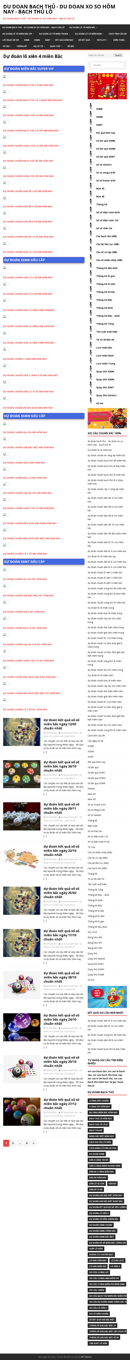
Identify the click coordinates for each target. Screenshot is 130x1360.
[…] (45, 751)
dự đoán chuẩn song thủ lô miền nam (107, 730)
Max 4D (100, 196)
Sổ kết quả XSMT (105, 156)
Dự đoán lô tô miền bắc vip (17, 33)
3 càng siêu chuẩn (99, 1100)
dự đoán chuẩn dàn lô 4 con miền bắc (107, 551)
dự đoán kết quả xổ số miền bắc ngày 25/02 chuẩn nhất (61, 892)
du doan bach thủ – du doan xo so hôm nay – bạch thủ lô (33, 27)
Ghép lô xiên (96, 1248)
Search (118, 55)
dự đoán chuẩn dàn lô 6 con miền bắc (107, 567)
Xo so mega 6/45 (105, 172)
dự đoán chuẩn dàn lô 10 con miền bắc (106, 544)
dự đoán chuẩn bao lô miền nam (104, 680)
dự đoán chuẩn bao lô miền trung (105, 613)
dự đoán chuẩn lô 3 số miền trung (105, 638)
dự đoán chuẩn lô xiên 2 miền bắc (105, 572)
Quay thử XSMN (105, 379)
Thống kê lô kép (105, 291)
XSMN (37, 40)
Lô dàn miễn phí (97, 1266)
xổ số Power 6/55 (105, 180)
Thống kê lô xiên (105, 283)
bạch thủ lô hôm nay (100, 1118)
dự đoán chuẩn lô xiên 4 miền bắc (105, 582)
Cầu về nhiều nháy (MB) (109, 260)
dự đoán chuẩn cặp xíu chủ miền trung (104, 620)
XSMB (26, 40)
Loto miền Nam (105, 355)
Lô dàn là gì (117, 1260)
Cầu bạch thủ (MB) (106, 236)
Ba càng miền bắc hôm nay (103, 1112)
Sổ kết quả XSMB (105, 140)
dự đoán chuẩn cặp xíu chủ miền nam (107, 685)
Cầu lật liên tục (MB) (107, 244)
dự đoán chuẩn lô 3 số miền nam (105, 701)
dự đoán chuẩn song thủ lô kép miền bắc (107, 595)
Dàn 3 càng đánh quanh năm (104, 1165)
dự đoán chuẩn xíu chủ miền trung (105, 669)
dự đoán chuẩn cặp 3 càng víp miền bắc (106, 491)
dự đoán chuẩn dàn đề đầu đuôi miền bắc (107, 535)
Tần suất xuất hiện (106, 331)
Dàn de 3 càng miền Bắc (101, 1171)
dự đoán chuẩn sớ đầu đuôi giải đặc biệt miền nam (106, 717)
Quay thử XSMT (105, 387)
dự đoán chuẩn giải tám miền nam (105, 696)
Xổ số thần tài (104, 228)
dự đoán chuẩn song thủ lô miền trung (104, 663)
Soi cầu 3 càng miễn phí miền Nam (107, 1284)
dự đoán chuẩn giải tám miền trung (106, 632)
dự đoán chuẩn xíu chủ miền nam (105, 724)
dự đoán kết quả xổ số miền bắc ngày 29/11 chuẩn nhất (61, 808)
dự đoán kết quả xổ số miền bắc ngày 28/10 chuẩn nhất (61, 977)
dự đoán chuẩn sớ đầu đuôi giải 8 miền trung (105, 645)
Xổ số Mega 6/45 (96, 809)
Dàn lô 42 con (96, 1183)
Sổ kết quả (84, 40)
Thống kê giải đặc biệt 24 (102, 1325)
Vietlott (101, 40)
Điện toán (118, 40)
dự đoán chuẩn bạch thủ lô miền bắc (106, 474)
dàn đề (112, 1183)
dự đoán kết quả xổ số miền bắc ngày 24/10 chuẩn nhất (61, 1019)
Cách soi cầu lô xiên (100, 1142)
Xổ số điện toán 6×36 (98, 841)
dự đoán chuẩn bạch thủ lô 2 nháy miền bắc (105, 482)
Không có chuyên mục (101, 1254)
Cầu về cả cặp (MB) (106, 252)
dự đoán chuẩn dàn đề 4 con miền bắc (105, 499)
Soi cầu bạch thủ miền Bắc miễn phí (108, 1296)
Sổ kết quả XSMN (105, 148)
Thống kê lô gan (105, 276)
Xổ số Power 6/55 (97, 804)
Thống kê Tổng (105, 323)
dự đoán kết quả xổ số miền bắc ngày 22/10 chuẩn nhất (61, 850)
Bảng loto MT (95, 942)
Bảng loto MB (95, 937)
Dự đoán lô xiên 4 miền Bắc (103, 1219)
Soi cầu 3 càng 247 (98, 1272)
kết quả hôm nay (105, 132)
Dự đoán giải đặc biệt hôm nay (105, 1195)
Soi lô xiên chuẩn (98, 1313)
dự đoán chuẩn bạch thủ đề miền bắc (107, 460)
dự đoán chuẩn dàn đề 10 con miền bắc (106, 526)
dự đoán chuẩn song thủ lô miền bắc (107, 602)
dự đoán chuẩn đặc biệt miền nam (105, 691)
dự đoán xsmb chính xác (102, 1231)
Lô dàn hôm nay (98, 1260)
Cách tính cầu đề (118, 33)
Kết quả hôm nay (64, 40)
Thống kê (21, 46)
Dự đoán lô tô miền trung (53, 33)
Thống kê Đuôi (104, 307)
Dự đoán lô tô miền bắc (82, 27)
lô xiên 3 (115, 1266)
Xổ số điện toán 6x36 (108, 212)
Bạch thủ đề (95, 1130)
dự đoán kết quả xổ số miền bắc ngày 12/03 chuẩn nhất (61, 724)
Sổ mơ (70, 46)
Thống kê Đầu (104, 299)
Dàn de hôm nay (97, 1177)
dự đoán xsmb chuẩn (100, 1225)
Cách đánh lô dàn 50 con (102, 1148)
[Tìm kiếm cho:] (107, 65)
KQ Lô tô (38, 46)
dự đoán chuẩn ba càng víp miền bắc (106, 455)
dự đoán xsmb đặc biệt (101, 1236)
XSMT (47, 40)
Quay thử (55, 46)
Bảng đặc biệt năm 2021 (101, 1136)
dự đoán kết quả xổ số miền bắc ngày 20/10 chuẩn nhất (61, 1061)
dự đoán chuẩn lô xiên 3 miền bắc (105, 577)
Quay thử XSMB (105, 371)
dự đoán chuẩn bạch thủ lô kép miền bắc (106, 467)
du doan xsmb (96, 1154)
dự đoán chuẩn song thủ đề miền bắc (107, 588)
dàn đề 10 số (95, 1189)
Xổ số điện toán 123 (107, 220)
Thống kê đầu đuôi (106, 268)
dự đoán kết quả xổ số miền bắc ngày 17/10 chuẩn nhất (61, 935)
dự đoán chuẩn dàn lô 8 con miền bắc (107, 561)
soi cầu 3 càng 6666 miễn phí (104, 1278)
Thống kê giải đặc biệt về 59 (104, 1337)
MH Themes (86, 1357)
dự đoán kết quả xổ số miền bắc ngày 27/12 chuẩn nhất (61, 1103)
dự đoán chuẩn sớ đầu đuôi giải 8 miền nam (105, 709)
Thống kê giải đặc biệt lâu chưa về (107, 1331)
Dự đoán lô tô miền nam (88, 33)
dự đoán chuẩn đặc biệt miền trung (106, 627)
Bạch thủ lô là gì (98, 1124)
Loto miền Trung (105, 363)
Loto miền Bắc (104, 347)
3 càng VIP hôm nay (99, 1106)
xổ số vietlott (104, 164)
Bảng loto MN (95, 947)
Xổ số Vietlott (94, 815)
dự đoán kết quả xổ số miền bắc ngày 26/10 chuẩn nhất (61, 766)
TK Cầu (6, 46)
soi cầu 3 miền (96, 1290)
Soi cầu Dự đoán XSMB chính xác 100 (108, 1301)
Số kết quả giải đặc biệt (101, 1319)
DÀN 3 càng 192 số (98, 1160)
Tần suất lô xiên (98, 1343)
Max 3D (100, 188)
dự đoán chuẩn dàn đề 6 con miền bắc (105, 508)
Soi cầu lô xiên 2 (98, 1308)
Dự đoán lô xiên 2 (99, 1213)
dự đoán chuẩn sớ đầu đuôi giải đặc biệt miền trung (106, 654)
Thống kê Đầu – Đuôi (108, 315)
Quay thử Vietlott (106, 395)
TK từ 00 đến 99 (105, 339)
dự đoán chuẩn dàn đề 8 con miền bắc (105, 517)
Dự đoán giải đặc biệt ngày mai (106, 1201)
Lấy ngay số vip (11, 40)
